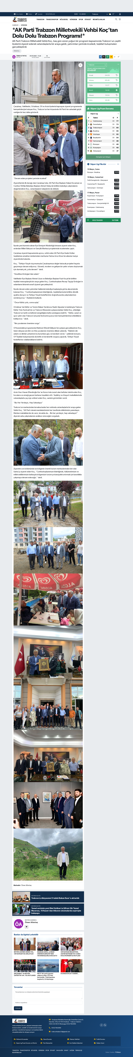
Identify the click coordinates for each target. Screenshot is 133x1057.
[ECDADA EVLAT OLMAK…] (71, 966)
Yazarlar (39, 14)
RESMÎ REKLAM (50, 14)
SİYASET (88, 19)
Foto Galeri (19, 14)
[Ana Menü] (120, 19)
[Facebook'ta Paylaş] (100, 56)
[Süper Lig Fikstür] (118, 164)
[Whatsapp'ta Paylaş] (107, 56)
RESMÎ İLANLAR (99, 19)
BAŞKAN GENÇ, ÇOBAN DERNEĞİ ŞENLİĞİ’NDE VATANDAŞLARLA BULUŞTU (47, 953)
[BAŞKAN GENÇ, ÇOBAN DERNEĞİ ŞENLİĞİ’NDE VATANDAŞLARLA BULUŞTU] (48, 944)
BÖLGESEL (64, 19)
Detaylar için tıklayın (103, 157)
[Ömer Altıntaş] (18, 924)
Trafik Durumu (100, 1039)
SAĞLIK (72, 1050)
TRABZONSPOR (52, 19)
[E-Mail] (26, 926)
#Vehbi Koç (16, 51)
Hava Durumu (47, 1039)
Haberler (15, 25)
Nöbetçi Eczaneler (22, 1039)
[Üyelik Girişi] (119, 14)
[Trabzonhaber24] (19, 19)
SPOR (81, 19)
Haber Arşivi (100, 1043)
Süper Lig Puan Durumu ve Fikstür (26, 1043)
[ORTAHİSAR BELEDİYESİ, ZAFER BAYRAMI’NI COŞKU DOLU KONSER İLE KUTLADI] (71, 944)
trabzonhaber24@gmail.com (61, 1031)
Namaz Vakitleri (75, 1039)
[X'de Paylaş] (103, 56)
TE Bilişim (118, 1052)
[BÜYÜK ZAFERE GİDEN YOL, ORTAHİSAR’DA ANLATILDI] (25, 944)
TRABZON (40, 19)
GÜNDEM (73, 19)
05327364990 (56, 1028)
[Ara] (116, 19)
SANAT (66, 1050)
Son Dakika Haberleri (76, 1043)
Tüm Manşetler (47, 1043)
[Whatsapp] (101, 1025)
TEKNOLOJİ (78, 1050)
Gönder (18, 1008)
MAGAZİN (59, 1050)
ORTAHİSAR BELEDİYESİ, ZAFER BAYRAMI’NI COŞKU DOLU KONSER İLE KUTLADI (70, 953)
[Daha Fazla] (111, 56)
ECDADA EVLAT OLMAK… (70, 973)
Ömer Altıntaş (31, 922)
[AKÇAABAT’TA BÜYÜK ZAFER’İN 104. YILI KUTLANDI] (25, 966)
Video (30, 14)
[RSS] (105, 1025)
